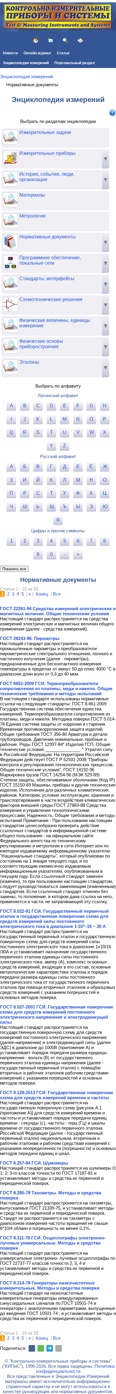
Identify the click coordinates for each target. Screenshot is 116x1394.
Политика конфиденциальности (75, 1369)
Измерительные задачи (45, 132)
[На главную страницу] (36, 41)
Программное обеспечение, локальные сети (50, 260)
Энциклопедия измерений (26, 63)
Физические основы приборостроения (41, 344)
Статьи (63, 53)
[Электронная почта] (58, 1348)
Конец (42, 593)
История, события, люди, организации (46, 177)
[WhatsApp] (40, 1348)
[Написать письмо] (51, 41)
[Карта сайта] (80, 41)
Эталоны (29, 362)
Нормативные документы (47, 236)
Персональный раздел (74, 63)
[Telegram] (49, 1348)
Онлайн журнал (37, 53)
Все (57, 593)
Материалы (32, 195)
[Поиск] (65, 41)
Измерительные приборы (47, 153)
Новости (10, 53)
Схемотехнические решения (50, 299)
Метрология (32, 215)
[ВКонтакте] (32, 1348)
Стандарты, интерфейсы (46, 278)
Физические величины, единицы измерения (54, 323)
